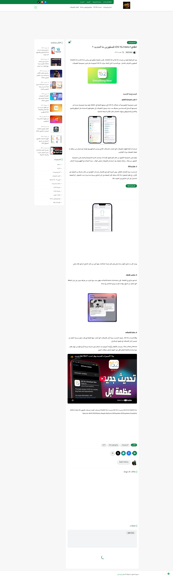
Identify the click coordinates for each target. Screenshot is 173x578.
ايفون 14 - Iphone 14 (55, 180)
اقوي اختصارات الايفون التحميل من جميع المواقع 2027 (42, 141)
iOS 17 (59, 165)
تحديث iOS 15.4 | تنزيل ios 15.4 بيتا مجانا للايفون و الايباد (42, 86)
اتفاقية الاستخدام (107, 2)
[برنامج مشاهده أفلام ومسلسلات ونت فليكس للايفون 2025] (56, 73)
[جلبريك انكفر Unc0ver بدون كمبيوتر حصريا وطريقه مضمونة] (56, 151)
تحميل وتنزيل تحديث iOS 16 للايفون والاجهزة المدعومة (42, 52)
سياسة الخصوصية (97, 2)
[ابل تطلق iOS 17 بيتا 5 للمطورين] (56, 119)
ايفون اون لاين (121, 574)
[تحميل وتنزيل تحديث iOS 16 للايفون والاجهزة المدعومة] (56, 50)
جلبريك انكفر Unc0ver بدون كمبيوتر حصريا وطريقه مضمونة (42, 152)
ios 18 (59, 168)
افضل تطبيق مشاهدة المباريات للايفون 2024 (42, 130)
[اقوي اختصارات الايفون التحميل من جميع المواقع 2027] (56, 139)
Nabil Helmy (129, 52)
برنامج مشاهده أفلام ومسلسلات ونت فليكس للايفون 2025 (42, 75)
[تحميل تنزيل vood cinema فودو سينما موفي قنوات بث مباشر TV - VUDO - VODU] (56, 62)
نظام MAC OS (57, 202)
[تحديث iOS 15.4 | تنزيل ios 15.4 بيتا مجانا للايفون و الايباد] (56, 85)
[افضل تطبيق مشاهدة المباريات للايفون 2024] (56, 129)
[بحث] (35, 7)
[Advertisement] (86, 25)
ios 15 (104, 445)
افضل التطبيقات (74, 7)
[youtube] (42, 2)
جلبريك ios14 (57, 187)
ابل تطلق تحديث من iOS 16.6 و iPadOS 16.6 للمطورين (43, 109)
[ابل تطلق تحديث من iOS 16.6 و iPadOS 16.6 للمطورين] (56, 108)
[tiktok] (39, 2)
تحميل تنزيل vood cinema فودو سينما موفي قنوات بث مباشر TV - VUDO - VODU (43, 64)
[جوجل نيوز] (35, 2)
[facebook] (45, 2)
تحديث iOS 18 (97, 7)
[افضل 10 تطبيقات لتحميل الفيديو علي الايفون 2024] (56, 96)
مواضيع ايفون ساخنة (86, 7)
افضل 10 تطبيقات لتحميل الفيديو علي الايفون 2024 (43, 98)
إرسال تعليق (131, 533)
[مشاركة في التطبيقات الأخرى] (112, 453)
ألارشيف (88, 2)
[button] (129, 453)
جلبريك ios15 (57, 191)
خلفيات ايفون (57, 195)
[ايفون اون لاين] (126, 5)
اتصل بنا (82, 2)
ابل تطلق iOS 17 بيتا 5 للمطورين (43, 120)
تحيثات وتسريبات (56, 183)
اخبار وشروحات (107, 7)
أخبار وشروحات (132, 42)
